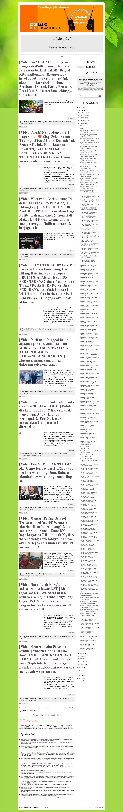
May (81, 653)
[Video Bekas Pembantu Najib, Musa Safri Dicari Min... (88, 270)
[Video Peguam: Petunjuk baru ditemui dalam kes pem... (88, 286)
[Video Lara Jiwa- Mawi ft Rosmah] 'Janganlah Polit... (88, 481)
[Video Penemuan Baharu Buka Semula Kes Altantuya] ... (89, 274)
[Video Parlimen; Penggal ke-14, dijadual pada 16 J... (89, 147)
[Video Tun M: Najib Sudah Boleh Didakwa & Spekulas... (89, 306)
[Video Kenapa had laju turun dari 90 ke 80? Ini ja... (89, 641)
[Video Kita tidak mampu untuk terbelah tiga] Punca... (89, 221)
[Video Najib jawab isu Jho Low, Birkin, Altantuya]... (88, 228)
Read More (71, 118)
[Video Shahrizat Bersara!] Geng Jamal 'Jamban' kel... (89, 205)
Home (61, 56)
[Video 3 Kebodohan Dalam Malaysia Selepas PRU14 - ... (88, 342)
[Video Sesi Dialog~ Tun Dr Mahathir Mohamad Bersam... (89, 398)
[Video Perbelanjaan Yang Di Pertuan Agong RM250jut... (88, 620)
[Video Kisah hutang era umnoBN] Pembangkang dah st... (89, 192)
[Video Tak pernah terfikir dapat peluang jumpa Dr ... (89, 294)
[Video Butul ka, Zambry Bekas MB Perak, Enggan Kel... (88, 569)
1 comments (55, 329)
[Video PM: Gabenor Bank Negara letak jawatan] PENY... (89, 624)
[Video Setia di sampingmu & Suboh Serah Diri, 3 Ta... (88, 509)
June (81, 128)
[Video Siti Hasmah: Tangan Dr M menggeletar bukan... (89, 606)
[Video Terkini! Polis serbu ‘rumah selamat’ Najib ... (89, 447)
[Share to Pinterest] (27, 127)
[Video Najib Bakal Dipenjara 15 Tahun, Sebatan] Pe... (88, 302)
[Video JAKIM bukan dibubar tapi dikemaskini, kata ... (89, 581)
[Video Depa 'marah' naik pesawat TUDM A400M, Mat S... (89, 485)
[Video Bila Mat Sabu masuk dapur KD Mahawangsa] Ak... (88, 565)
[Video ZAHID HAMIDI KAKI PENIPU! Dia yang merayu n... (88, 209)
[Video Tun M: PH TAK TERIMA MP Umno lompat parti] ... (89, 155)
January (82, 664)
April (81, 656)
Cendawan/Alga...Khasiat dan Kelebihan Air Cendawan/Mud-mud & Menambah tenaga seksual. (48, 758)
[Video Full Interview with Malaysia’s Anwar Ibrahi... (87, 241)
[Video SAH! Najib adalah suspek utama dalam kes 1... (89, 249)
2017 (80, 667)
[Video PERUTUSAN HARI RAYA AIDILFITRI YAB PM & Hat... (89, 338)
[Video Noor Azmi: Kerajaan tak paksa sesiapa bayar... (89, 163)
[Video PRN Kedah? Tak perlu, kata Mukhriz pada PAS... (88, 406)
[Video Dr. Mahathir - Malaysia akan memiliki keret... (88, 438)
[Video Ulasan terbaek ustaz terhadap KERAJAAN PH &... (88, 545)
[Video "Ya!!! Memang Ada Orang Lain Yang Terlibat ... (89, 236)
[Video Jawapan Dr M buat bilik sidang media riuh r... (88, 533)
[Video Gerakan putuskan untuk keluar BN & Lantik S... (89, 200)
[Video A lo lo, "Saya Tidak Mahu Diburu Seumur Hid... (89, 225)
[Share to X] (23, 127)
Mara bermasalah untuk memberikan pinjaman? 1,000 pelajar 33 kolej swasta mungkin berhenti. (48, 753)
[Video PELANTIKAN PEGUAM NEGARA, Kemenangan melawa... (88, 615)
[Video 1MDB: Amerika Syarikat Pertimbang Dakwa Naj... (89, 497)
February (82, 661)
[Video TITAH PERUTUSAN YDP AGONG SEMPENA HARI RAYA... (89, 334)
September (83, 120)
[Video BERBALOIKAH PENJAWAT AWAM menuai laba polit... (89, 610)
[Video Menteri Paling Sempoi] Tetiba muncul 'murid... (88, 159)
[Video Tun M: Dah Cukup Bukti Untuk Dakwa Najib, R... (88, 290)
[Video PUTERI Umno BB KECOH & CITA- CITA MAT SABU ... (89, 175)
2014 (80, 675)
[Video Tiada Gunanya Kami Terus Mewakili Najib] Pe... (89, 628)
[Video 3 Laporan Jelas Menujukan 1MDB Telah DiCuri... (89, 553)
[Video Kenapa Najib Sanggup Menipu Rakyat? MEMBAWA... (89, 354)
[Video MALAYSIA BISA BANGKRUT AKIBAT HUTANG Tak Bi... (89, 460)
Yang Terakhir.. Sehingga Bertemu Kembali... (33, 770)
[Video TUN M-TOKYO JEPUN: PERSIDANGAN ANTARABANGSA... (88, 443)
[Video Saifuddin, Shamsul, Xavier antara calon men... (89, 414)
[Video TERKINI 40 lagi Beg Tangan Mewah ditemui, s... (88, 426)
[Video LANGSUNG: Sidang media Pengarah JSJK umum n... (89, 131)
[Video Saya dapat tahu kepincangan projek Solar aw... (89, 430)
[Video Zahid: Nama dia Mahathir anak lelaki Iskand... (89, 561)
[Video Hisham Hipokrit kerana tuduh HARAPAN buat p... (88, 513)
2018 (80, 110)
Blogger (59, 715)
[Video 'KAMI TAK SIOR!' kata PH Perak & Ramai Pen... (89, 143)
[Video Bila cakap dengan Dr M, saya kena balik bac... (89, 310)
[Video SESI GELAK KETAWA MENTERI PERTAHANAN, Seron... (89, 585)
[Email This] (20, 127)
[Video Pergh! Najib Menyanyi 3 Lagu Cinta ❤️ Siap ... (89, 135)
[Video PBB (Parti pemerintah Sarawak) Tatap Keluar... (88, 602)
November (83, 115)
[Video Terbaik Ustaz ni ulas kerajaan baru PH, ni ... (87, 649)
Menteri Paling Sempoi (35, 576)
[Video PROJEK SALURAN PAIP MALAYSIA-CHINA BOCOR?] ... (89, 577)
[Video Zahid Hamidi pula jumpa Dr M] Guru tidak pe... (89, 594)
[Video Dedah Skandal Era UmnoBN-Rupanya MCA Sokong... (87, 262)
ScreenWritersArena (98, 807)
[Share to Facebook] (25, 127)
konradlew (46, 715)
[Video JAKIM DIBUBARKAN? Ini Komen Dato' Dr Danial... (89, 645)
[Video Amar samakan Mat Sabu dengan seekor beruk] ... (89, 282)
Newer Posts (22, 708)
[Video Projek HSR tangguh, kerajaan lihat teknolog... (88, 390)
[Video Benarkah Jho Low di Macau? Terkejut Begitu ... (88, 382)
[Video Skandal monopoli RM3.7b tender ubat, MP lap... (89, 197)
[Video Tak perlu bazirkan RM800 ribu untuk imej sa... (89, 370)
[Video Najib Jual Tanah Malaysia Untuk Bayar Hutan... (89, 465)
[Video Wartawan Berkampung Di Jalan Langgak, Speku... (89, 139)
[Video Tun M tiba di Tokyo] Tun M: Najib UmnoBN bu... (89, 473)
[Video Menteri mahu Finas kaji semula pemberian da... (88, 167)
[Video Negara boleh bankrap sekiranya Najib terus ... (88, 493)
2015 (80, 673)
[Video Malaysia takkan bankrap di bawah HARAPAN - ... (89, 422)
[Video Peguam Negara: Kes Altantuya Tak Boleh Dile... (88, 266)
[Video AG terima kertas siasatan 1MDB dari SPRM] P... (89, 386)
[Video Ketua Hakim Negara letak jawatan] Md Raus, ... (89, 358)
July (81, 126)
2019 (80, 107)
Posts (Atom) (32, 711)
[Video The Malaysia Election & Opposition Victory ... (88, 298)
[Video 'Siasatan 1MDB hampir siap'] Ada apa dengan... (88, 213)
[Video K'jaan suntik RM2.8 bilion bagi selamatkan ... (89, 233)
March (82, 659)
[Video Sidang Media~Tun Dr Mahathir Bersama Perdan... (88, 394)
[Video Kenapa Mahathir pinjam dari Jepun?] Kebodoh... (89, 378)
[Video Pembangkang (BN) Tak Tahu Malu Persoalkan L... (89, 557)
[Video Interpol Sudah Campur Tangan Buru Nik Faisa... (88, 501)
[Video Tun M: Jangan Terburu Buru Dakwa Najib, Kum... (88, 455)
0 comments (55, 122)
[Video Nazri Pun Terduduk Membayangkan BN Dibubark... (89, 362)
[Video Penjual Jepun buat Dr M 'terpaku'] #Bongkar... (89, 451)
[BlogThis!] (22, 127)
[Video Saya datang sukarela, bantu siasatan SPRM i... (88, 151)
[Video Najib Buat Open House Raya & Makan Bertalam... (88, 322)
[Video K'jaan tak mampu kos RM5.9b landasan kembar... (88, 410)
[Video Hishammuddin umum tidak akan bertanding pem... (88, 529)
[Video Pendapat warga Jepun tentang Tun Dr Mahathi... (88, 418)
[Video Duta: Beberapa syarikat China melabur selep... (89, 318)
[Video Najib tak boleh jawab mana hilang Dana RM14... (88, 217)
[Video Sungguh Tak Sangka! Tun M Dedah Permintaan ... (89, 521)
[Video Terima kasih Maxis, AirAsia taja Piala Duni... (89, 374)
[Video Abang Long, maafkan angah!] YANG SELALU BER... (88, 537)
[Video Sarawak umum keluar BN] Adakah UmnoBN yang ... (89, 402)
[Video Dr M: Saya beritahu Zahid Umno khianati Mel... (89, 541)
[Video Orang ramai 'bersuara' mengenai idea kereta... (88, 330)
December (83, 112)
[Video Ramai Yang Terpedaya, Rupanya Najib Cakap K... (88, 489)
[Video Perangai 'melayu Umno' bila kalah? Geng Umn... (89, 326)
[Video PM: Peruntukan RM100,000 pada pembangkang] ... (86, 633)
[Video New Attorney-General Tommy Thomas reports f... (88, 637)
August (82, 123)
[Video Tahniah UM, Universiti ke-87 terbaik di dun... (89, 573)
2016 (80, 670)
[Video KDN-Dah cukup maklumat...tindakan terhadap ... (89, 590)
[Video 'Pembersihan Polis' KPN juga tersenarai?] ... (88, 434)
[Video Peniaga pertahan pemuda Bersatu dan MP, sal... (89, 253)
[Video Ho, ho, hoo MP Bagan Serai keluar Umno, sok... (88, 179)
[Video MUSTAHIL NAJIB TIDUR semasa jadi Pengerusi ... (89, 171)
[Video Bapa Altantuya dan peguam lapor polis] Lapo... (88, 278)
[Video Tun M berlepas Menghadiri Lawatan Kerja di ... (89, 477)
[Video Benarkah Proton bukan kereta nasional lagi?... (89, 366)
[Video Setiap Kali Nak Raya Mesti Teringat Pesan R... (89, 598)
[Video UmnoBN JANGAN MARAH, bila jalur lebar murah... (89, 183)
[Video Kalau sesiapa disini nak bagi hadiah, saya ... (88, 525)
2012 (80, 681)
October (82, 118)
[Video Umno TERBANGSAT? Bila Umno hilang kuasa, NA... (89, 469)
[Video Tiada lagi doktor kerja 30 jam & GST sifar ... (89, 350)
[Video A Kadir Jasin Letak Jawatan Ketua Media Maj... (88, 505)
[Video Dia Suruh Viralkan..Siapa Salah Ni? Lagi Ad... (89, 256)
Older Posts (72, 708)
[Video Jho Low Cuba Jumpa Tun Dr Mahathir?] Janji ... (89, 517)
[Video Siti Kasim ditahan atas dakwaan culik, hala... (88, 187)
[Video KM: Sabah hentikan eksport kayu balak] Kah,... (88, 549)
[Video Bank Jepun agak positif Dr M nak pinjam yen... (89, 314)
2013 (80, 678)
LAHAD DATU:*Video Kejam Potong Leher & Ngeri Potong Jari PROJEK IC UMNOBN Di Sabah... (47, 776)
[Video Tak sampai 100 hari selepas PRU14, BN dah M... (89, 346)
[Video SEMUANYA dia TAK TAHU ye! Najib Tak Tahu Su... (89, 245)
